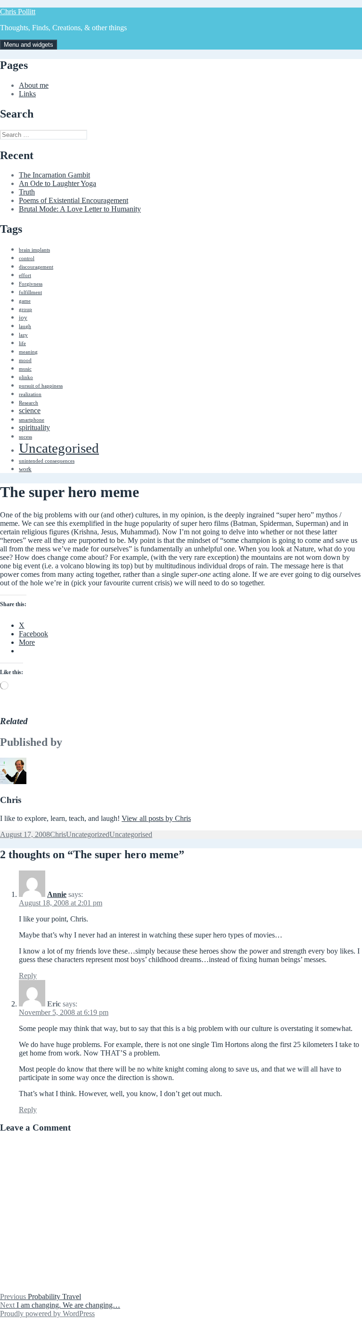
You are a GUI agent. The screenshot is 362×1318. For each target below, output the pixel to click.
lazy (23, 335)
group (25, 309)
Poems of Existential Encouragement (73, 200)
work (25, 469)
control (26, 258)
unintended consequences (46, 461)
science (30, 410)
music (25, 369)
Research (28, 403)
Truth (27, 192)
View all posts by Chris (156, 818)
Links (27, 94)
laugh (25, 326)
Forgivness (30, 284)
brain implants (34, 250)
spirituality (34, 427)
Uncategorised (59, 448)
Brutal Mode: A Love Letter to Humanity (80, 209)
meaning (28, 352)
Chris (58, 834)
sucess (25, 436)
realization (30, 394)
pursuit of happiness (41, 386)
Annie (56, 894)
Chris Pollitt (17, 12)
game (25, 301)
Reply (28, 976)
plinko (26, 377)
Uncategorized (87, 834)
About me (34, 85)
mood (25, 360)
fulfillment (30, 292)
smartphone (31, 419)
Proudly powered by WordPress (47, 1314)
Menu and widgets (28, 44)
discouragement (36, 267)
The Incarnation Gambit (54, 175)
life (22, 343)
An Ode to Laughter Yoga (57, 183)
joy (23, 317)
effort (25, 275)
